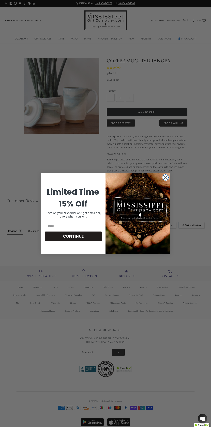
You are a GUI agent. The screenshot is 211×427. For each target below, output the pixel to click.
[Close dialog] (165, 177)
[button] (202, 418)
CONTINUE (73, 236)
